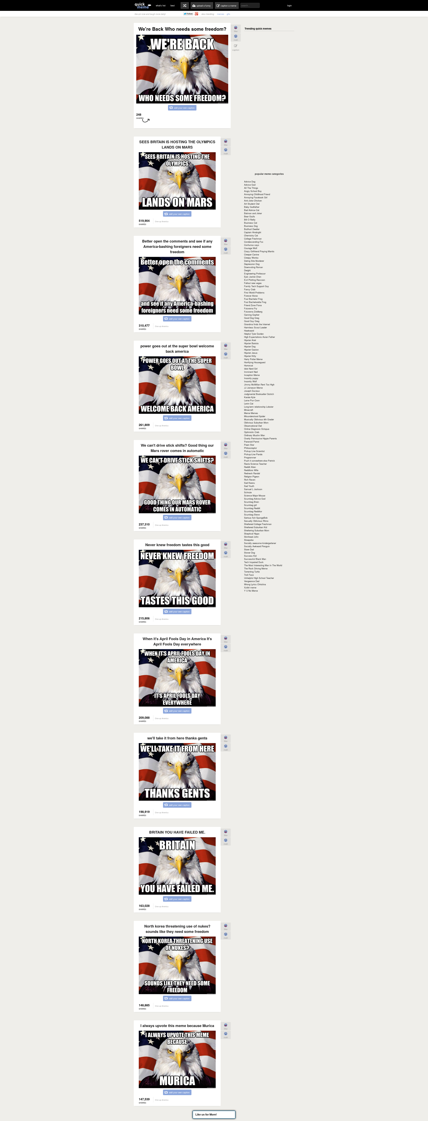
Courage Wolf (250, 248)
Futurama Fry (250, 308)
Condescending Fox (253, 241)
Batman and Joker (253, 213)
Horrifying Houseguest (254, 362)
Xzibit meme (250, 587)
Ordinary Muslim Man (254, 435)
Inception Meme (252, 375)
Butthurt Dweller (251, 229)
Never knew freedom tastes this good (177, 544)
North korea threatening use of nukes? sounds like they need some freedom (177, 928)
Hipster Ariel (250, 340)
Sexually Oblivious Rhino (256, 520)
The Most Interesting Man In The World (263, 565)
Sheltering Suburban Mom (256, 530)
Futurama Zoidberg (253, 311)
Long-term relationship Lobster (258, 406)
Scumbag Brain (251, 501)
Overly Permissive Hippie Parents (260, 438)
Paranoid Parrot (251, 441)
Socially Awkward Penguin (257, 546)
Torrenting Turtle (252, 571)
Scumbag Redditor (253, 511)
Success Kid (250, 555)
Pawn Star (249, 444)
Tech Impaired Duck (253, 562)
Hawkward (249, 330)
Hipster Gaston (251, 349)
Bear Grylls (249, 216)
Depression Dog (251, 264)
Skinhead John (251, 536)
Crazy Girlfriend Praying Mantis (259, 251)
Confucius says (251, 245)
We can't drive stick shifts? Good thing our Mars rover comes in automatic (177, 447)
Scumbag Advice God (254, 498)
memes (220, 14)
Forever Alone (251, 295)
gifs (228, 14)
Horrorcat (248, 365)
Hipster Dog (249, 346)
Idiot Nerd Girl (250, 368)
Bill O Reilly (249, 219)
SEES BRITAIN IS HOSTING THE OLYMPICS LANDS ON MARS (177, 144)
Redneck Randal (252, 473)
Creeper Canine (251, 254)
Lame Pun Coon (252, 400)
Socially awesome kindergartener (260, 543)
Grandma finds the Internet (257, 324)
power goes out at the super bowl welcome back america (177, 348)
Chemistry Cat (251, 235)
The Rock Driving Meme (256, 568)
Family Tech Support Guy (256, 286)
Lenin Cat (248, 403)
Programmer (250, 457)
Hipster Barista (251, 343)
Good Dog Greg (251, 317)
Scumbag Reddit (252, 508)
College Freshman (253, 238)
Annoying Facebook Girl (255, 197)
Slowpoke (248, 539)
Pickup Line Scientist (254, 451)
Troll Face (249, 574)
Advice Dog (249, 181)
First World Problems (254, 292)
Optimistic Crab (251, 432)
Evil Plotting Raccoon (254, 279)
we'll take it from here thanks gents (177, 738)
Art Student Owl (251, 203)
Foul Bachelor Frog (253, 298)
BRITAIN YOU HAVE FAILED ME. (177, 832)
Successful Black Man (255, 558)
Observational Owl (253, 425)
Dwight (247, 270)
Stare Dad (249, 549)
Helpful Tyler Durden (254, 333)
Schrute (248, 492)
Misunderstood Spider (254, 416)
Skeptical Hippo (251, 533)
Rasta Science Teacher (255, 463)
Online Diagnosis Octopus (256, 428)
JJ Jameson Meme (253, 387)
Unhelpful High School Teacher (259, 578)
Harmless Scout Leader (255, 327)
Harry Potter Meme (253, 359)
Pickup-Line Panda (253, 454)
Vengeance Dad (251, 581)
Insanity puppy (251, 378)
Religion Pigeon (251, 476)
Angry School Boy (253, 191)
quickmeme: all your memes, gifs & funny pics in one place (143, 5)
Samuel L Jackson (253, 489)
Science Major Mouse (254, 495)
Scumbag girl (250, 505)
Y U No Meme (251, 590)
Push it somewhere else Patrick (259, 460)
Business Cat (250, 222)
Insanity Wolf (250, 381)
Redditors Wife (251, 470)
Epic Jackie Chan (252, 276)
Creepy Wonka (251, 257)
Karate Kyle (249, 397)
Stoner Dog (249, 552)
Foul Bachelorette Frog (255, 302)
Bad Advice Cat (251, 210)
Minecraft (248, 409)
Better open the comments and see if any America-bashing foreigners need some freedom (177, 246)
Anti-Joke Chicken (253, 200)
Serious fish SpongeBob (256, 517)
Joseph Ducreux (252, 390)
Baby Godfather (251, 206)
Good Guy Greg (251, 321)
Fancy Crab (249, 289)
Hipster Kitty (250, 356)
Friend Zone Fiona (253, 305)
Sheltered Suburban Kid (255, 527)
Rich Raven (249, 479)
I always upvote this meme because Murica (177, 1025)
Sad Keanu (249, 482)
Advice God (249, 184)
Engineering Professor (254, 273)
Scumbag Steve (252, 514)
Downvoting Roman (253, 267)
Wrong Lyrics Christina (255, 584)
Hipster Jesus (250, 352)
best (173, 5)
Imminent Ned (251, 371)
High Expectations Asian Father (259, 337)
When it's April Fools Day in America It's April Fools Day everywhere (177, 641)
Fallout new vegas (253, 283)
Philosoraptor (250, 448)
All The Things (251, 187)
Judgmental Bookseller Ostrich (259, 394)
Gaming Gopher (251, 314)
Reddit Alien (250, 467)
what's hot (161, 5)
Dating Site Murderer (254, 260)
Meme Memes (251, 413)
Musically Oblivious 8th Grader (259, 419)
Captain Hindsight (252, 232)
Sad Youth (249, 486)
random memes (185, 5)
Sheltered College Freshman (258, 524)
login (289, 5)
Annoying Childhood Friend (257, 194)
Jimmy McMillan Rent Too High (259, 384)
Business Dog (251, 226)
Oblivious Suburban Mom (256, 422)
